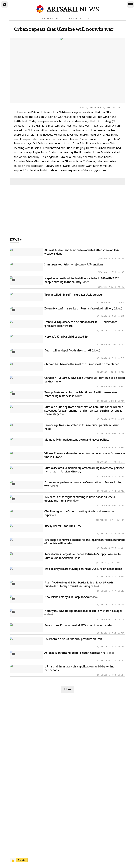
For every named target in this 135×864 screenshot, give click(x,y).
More (67, 689)
